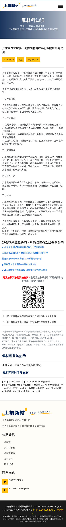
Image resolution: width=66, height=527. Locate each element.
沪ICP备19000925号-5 (44, 510)
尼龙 (27, 516)
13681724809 (16, 480)
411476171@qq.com (19, 488)
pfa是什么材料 (9, 384)
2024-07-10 (9, 60)
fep (23, 381)
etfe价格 (58, 388)
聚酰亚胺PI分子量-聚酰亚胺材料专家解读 (22, 258)
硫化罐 (18, 519)
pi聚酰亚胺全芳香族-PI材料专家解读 (19, 264)
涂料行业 (48, 519)
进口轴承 (42, 521)
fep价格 (16, 391)
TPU (23, 516)
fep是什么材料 (24, 384)
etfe (13, 381)
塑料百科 (8, 458)
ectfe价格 (6, 391)
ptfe (4, 381)
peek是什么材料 (27, 388)
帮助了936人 (33, 60)
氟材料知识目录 (36, 26)
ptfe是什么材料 (45, 381)
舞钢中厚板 (56, 516)
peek (34, 381)
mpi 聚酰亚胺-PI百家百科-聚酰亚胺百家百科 (23, 247)
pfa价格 (49, 388)
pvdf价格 (25, 391)
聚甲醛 (14, 516)
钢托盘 (35, 521)
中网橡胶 (40, 519)
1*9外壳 (40, 516)
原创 (21, 60)
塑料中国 (47, 516)
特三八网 (33, 516)
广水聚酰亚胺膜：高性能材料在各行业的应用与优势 (33, 29)
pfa (8, 381)
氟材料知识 (9, 453)
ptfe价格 (40, 388)
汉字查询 (32, 519)
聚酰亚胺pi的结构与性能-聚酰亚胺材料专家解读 (25, 253)
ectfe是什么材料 (56, 384)
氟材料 (7, 442)
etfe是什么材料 (39, 384)
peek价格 (35, 391)
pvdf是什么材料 (11, 388)
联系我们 (8, 464)
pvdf (29, 381)
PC (19, 516)
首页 (22, 26)
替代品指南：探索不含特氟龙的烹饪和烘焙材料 (33, 322)
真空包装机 (56, 519)
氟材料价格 (9, 447)
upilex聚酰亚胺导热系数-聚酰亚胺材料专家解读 (24, 270)
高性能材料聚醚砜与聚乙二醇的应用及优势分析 (33, 316)
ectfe (18, 381)
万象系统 (24, 519)
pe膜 (30, 521)
